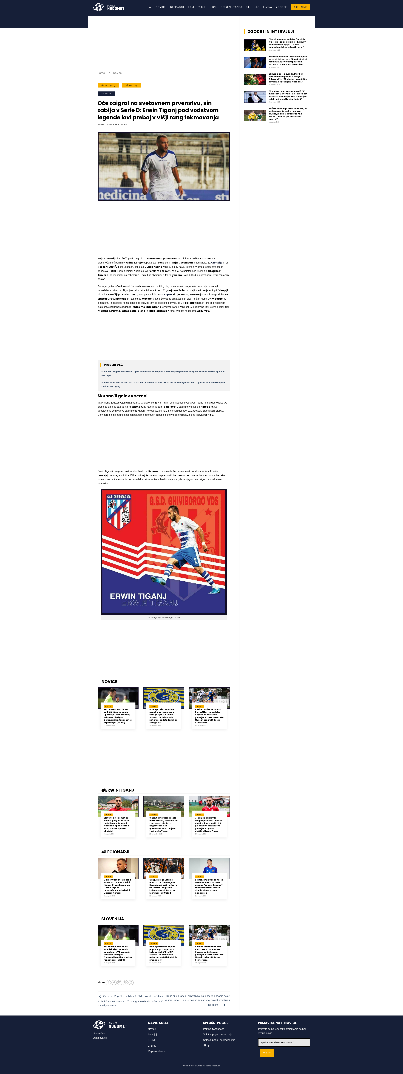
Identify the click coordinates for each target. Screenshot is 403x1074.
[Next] (234, 710)
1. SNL (191, 7)
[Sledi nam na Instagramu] (205, 1045)
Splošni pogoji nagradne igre (219, 1040)
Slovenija (106, 93)
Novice (160, 7)
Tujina (267, 7)
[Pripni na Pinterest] (125, 982)
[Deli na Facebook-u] (108, 982)
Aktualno (300, 7)
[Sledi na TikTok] (208, 1045)
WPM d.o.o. (188, 1065)
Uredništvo (99, 1033)
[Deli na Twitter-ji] (114, 982)
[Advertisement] (164, 42)
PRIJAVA (267, 1053)
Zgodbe (281, 7)
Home (101, 73)
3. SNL (213, 7)
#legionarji (131, 85)
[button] (150, 7)
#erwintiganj (108, 85)
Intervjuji (177, 7)
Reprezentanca (231, 7)
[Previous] (93, 710)
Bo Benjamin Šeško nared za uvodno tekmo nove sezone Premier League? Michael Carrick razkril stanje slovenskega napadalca (209, 886)
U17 (257, 7)
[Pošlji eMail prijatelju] (119, 982)
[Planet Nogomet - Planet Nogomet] (108, 7)
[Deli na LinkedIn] (131, 982)
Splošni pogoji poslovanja (217, 1034)
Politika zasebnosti (213, 1029)
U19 (248, 7)
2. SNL (202, 7)
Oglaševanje (100, 1037)
